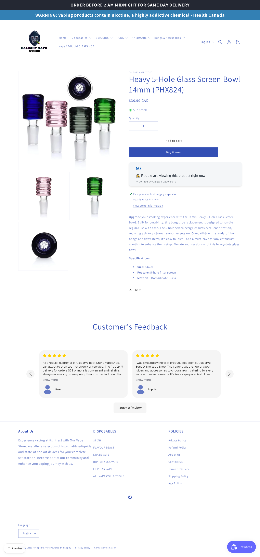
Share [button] (137, 290)
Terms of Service (179, 469)
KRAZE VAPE (101, 454)
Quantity (134, 118)
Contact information (105, 547)
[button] (81, 37)
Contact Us (175, 462)
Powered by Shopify (60, 547)
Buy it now (173, 152)
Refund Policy (177, 447)
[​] (34, 42)
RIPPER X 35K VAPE (105, 462)
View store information (148, 205)
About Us (174, 454)
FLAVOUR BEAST (103, 447)
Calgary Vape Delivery (38, 547)
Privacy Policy (177, 440)
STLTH (97, 440)
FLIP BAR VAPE (102, 469)
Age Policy (175, 483)
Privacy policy (82, 547)
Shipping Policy (178, 476)
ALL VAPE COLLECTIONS (108, 476)
